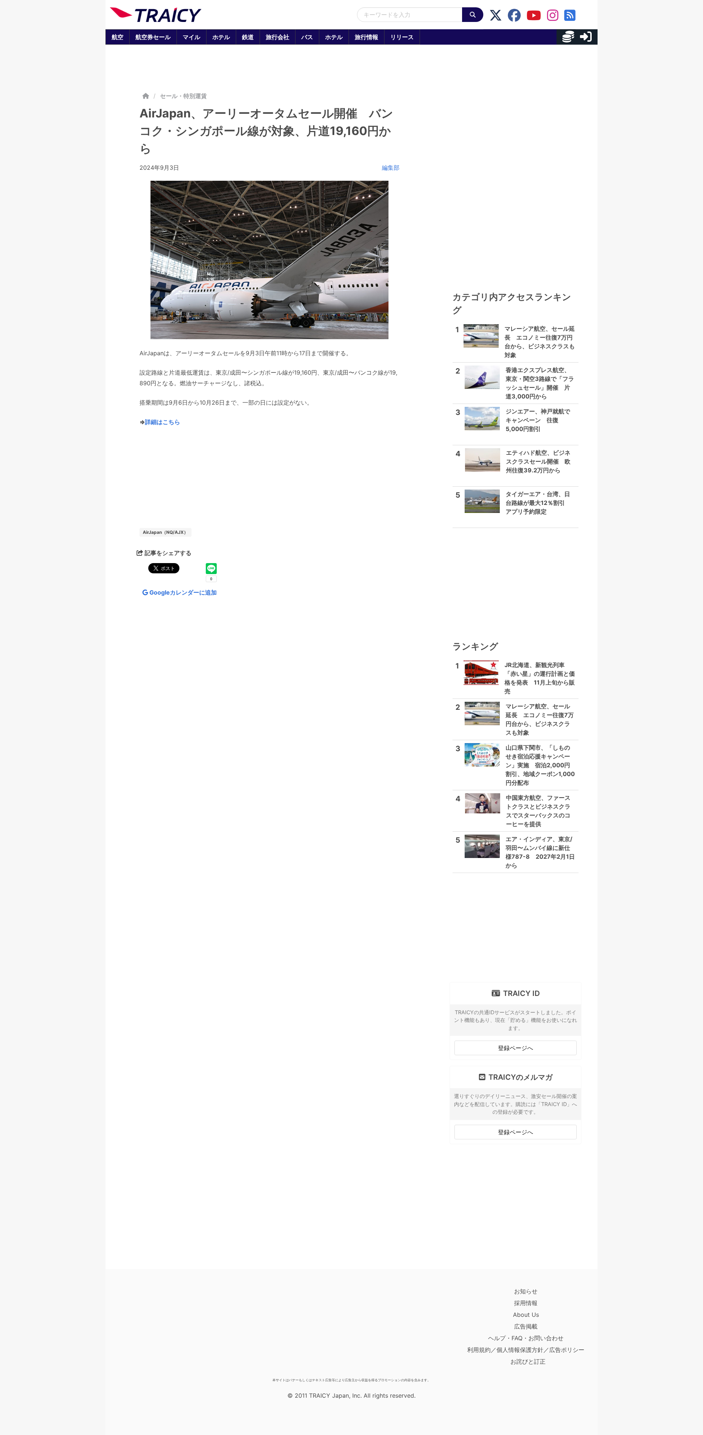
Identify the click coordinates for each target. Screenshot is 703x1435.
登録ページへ (515, 1048)
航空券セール (153, 37)
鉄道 (248, 37)
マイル (191, 37)
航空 (117, 37)
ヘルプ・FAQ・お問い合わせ (525, 1338)
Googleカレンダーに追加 (182, 592)
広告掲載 (526, 1326)
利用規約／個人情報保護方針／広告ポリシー (525, 1349)
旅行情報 (366, 37)
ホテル (221, 37)
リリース (402, 37)
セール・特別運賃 (183, 96)
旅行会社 (277, 37)
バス (307, 37)
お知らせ (526, 1291)
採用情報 (526, 1303)
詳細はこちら (162, 422)
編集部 (390, 167)
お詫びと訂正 (528, 1361)
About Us (526, 1314)
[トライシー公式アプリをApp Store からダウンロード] (152, 1330)
